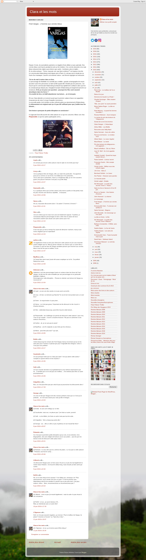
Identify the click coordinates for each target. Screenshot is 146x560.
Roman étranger (96, 336)
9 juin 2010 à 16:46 (39, 376)
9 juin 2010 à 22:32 (39, 469)
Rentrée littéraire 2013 (98, 321)
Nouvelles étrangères (97, 300)
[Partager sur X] (38, 150)
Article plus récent (36, 542)
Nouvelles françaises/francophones (102, 302)
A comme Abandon (97, 270)
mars (96, 252)
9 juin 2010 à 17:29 (39, 387)
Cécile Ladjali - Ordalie (101, 181)
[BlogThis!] (36, 150)
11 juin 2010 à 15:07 (39, 519)
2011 (94, 67)
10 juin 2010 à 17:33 (39, 506)
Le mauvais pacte (99, 178)
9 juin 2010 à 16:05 (39, 333)
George (35, 393)
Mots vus (94, 297)
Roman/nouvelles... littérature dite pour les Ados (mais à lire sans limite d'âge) (103, 341)
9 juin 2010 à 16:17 (39, 348)
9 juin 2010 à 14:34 (39, 282)
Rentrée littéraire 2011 (98, 317)
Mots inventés (95, 295)
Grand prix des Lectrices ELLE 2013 (102, 286)
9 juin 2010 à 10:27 (39, 182)
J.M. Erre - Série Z (100, 170)
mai (96, 247)
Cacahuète (37, 354)
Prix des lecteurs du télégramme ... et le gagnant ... (105, 145)
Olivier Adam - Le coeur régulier (104, 139)
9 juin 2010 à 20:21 (39, 441)
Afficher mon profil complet (108, 22)
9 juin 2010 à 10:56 (39, 195)
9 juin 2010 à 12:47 (39, 251)
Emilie (35, 339)
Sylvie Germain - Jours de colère (104, 132)
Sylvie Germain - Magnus (102, 210)
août (96, 82)
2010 (95, 69)
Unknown (36, 270)
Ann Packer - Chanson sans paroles (105, 176)
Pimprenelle (33, 117)
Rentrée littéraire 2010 (98, 314)
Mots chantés (95, 293)
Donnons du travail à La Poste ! (104, 97)
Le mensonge (98, 199)
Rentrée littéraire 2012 (98, 319)
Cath (35, 367)
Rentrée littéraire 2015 (98, 326)
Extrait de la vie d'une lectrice (103, 121)
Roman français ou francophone (101, 338)
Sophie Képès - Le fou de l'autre (104, 228)
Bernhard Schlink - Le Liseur (103, 173)
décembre (98, 72)
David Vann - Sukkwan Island (103, 239)
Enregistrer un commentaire (40, 534)
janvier (97, 257)
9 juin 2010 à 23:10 (39, 486)
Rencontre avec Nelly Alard (102, 129)
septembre (98, 80)
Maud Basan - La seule (101, 141)
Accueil (57, 542)
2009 (95, 260)
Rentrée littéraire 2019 (98, 333)
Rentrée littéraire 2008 (98, 309)
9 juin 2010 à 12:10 (39, 221)
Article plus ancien (78, 542)
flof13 (35, 475)
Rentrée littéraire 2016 (98, 328)
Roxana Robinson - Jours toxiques (105, 115)
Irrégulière (36, 382)
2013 (95, 62)
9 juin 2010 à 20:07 (39, 426)
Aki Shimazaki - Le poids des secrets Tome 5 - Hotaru (103, 184)
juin (96, 87)
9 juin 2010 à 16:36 (39, 361)
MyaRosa (36, 257)
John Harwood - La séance (102, 196)
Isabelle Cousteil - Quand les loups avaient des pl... (105, 156)
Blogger (84, 552)
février (97, 254)
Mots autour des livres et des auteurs (102, 290)
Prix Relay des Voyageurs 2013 (101, 307)
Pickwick (36, 432)
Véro (34, 212)
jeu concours (95, 288)
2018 (95, 51)
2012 (95, 64)
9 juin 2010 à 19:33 (39, 400)
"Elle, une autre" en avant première (105, 104)
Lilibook (36, 460)
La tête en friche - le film (101, 217)
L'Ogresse (36, 512)
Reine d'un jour (99, 94)
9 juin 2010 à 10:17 (39, 165)
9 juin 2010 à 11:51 (39, 206)
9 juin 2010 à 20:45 (39, 454)
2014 (95, 59)
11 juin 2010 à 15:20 (39, 530)
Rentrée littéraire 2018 (98, 331)
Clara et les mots (43, 12)
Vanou (35, 201)
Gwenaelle (36, 188)
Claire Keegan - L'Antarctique (103, 124)
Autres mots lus (96, 273)
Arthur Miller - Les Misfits (102, 127)
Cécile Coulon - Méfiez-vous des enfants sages (104, 167)
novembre (98, 74)
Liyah (35, 160)
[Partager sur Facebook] (40, 150)
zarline (35, 240)
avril (96, 249)
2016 (95, 54)
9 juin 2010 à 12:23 (39, 234)
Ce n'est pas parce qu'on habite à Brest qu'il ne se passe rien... (103, 276)
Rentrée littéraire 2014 (98, 324)
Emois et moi (95, 283)
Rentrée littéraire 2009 (98, 312)
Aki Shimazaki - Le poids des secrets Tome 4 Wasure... (103, 220)
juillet (96, 85)
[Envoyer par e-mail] (34, 150)
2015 (95, 56)
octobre (97, 77)
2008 (95, 263)
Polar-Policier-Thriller (41, 153)
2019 (95, 49)
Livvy (35, 171)
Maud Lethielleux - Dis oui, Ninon (104, 148)
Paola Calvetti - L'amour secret (104, 159)
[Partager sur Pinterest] (41, 150)
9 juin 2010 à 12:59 (39, 264)
